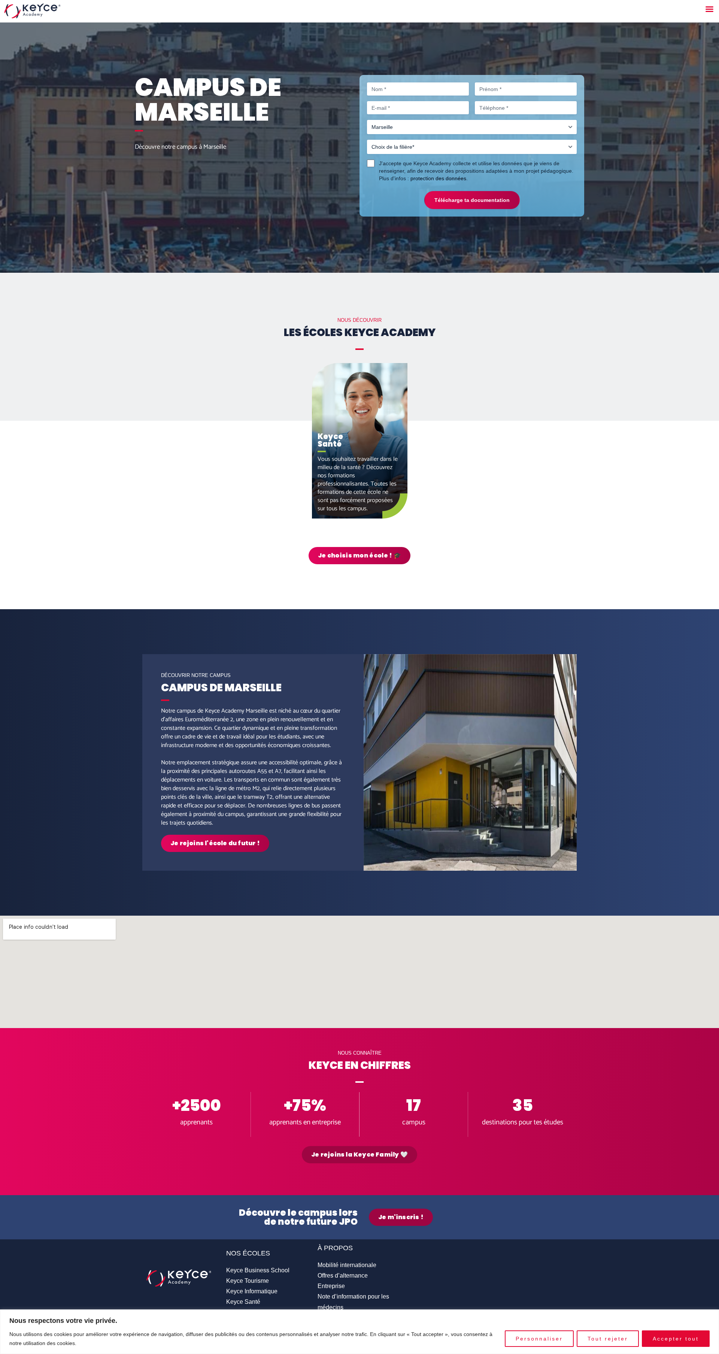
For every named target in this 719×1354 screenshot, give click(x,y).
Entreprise (331, 1286)
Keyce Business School (257, 1270)
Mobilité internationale (347, 1265)
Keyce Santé (243, 1302)
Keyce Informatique (251, 1291)
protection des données (438, 178)
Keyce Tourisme (247, 1281)
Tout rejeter (608, 1339)
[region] (359, 1331)
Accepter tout (676, 1339)
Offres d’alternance (343, 1275)
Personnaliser (539, 1339)
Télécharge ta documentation (472, 200)
